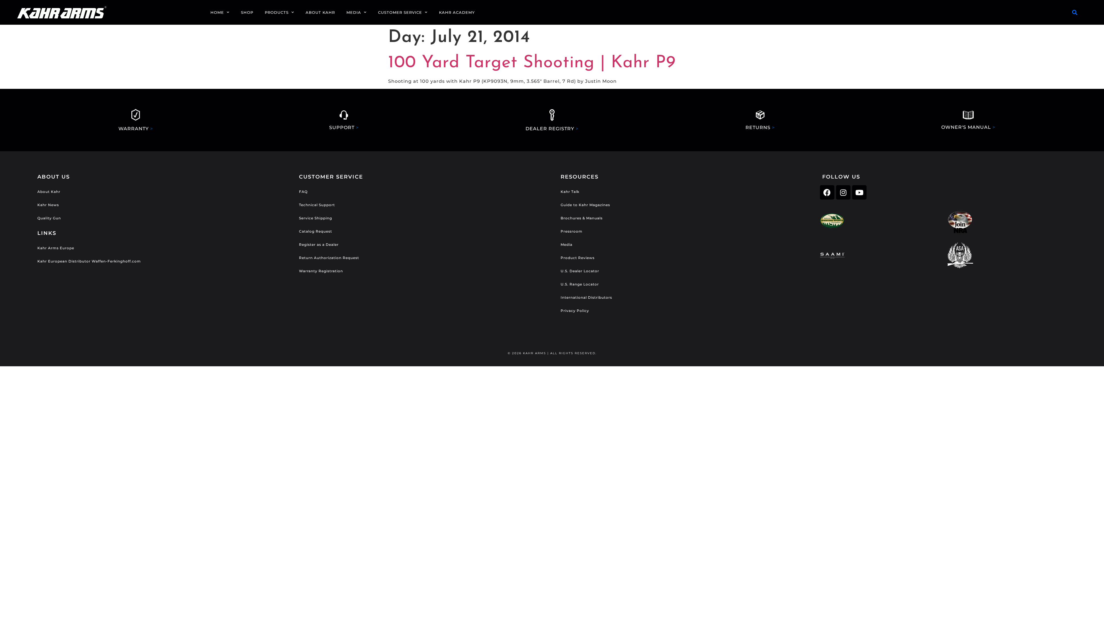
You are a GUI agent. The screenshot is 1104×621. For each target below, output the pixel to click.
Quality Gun (49, 218)
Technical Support (317, 205)
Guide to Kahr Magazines (585, 205)
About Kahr (48, 191)
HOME (217, 12)
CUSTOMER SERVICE (400, 12)
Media (566, 244)
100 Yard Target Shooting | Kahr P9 (532, 63)
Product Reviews (578, 258)
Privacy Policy (575, 310)
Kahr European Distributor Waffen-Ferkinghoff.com (89, 261)
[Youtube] (859, 192)
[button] (1075, 12)
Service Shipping (315, 218)
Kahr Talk (570, 191)
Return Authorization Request (329, 258)
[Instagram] (843, 192)
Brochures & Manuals (582, 218)
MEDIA (353, 12)
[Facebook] (827, 192)
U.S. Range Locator (580, 284)
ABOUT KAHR (320, 12)
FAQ (303, 191)
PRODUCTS (277, 12)
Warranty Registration (321, 271)
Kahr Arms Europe (55, 248)
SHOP (247, 12)
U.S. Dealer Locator (580, 271)
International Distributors (586, 297)
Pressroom (571, 231)
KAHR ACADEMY (457, 12)
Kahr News (48, 205)
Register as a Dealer (319, 244)
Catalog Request (315, 231)
